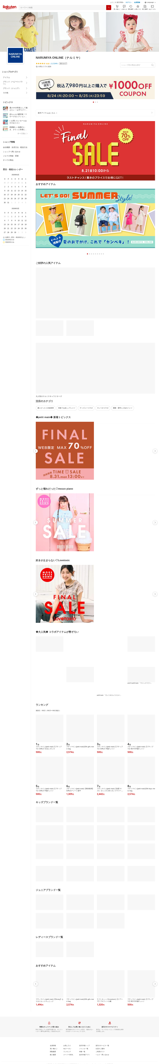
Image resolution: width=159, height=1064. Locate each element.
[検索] (108, 13)
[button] (150, 8)
